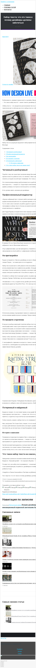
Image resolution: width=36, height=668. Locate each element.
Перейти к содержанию (7, 1)
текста (32, 481)
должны (13, 481)
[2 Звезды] (12, 487)
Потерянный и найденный (14, 161)
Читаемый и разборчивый (14, 152)
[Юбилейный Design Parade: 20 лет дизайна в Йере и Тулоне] (8, 616)
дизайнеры (8, 481)
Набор (22, 481)
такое (29, 481)
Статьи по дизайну (7, 84)
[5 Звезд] (32, 487)
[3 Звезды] (19, 487)
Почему (26, 481)
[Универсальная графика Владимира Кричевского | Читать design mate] (8, 622)
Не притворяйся (11, 156)
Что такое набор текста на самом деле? (18, 165)
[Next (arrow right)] (3, 664)
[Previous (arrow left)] (1, 664)
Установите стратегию (13, 158)
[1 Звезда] (5, 487)
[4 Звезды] (26, 487)
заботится (17, 481)
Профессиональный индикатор (15, 154)
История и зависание (16, 163)
